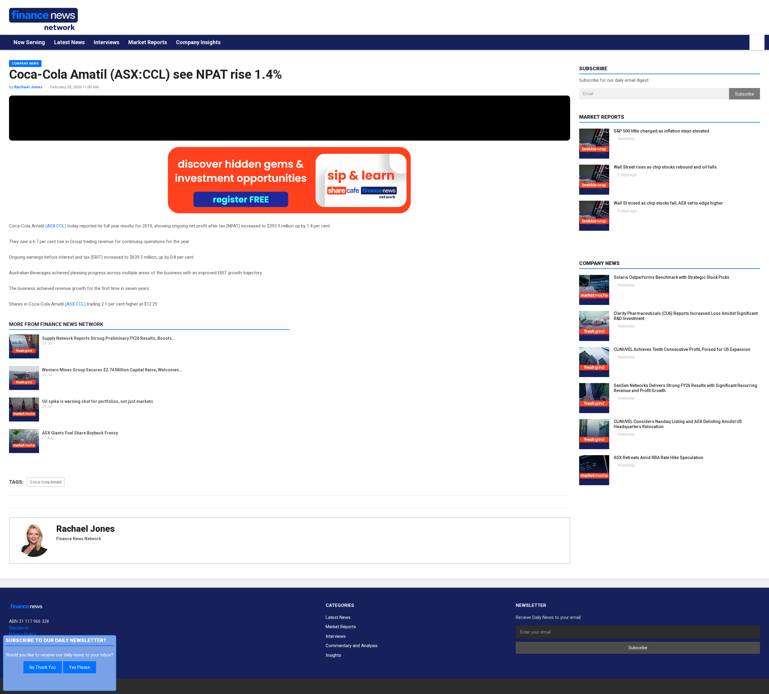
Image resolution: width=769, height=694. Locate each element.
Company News (25, 63)
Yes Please (79, 667)
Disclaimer (19, 628)
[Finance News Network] (43, 19)
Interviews (106, 42)
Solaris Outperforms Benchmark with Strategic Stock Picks (671, 277)
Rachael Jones (85, 529)
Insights (333, 655)
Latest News (69, 42)
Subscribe (744, 94)
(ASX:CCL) (55, 226)
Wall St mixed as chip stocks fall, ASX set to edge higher (668, 203)
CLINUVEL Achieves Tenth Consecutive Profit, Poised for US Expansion (682, 349)
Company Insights (198, 42)
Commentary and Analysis (352, 645)
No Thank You (42, 667)
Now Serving (29, 42)
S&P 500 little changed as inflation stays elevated (661, 131)
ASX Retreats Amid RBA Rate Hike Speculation (658, 457)
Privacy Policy (22, 634)
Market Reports (147, 42)
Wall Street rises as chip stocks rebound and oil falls (665, 167)
